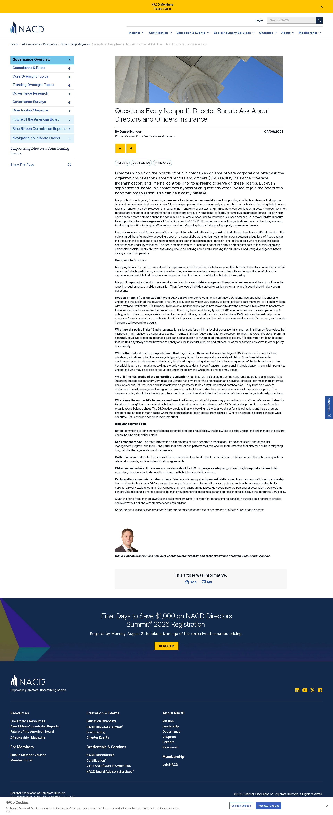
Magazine (27, 737)
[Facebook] (320, 690)
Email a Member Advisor (28, 755)
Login (259, 20)
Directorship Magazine (75, 44)
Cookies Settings (241, 805)
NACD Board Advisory (110, 771)
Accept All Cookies (268, 805)
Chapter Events (97, 737)
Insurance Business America (229, 217)
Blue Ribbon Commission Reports (39, 129)
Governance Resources (27, 721)
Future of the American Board (35, 119)
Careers (168, 742)
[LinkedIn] (297, 690)
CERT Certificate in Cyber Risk (108, 765)
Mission (168, 721)
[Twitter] (312, 690)
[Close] (327, 805)
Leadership (170, 726)
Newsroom (170, 747)
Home (14, 44)
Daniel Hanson (131, 131)
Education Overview (101, 721)
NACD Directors (104, 727)
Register (166, 646)
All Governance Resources (39, 44)
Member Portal (21, 760)
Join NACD (170, 764)
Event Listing (95, 732)
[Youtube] (304, 690)
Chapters (169, 737)
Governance (171, 731)
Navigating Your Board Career (36, 138)
